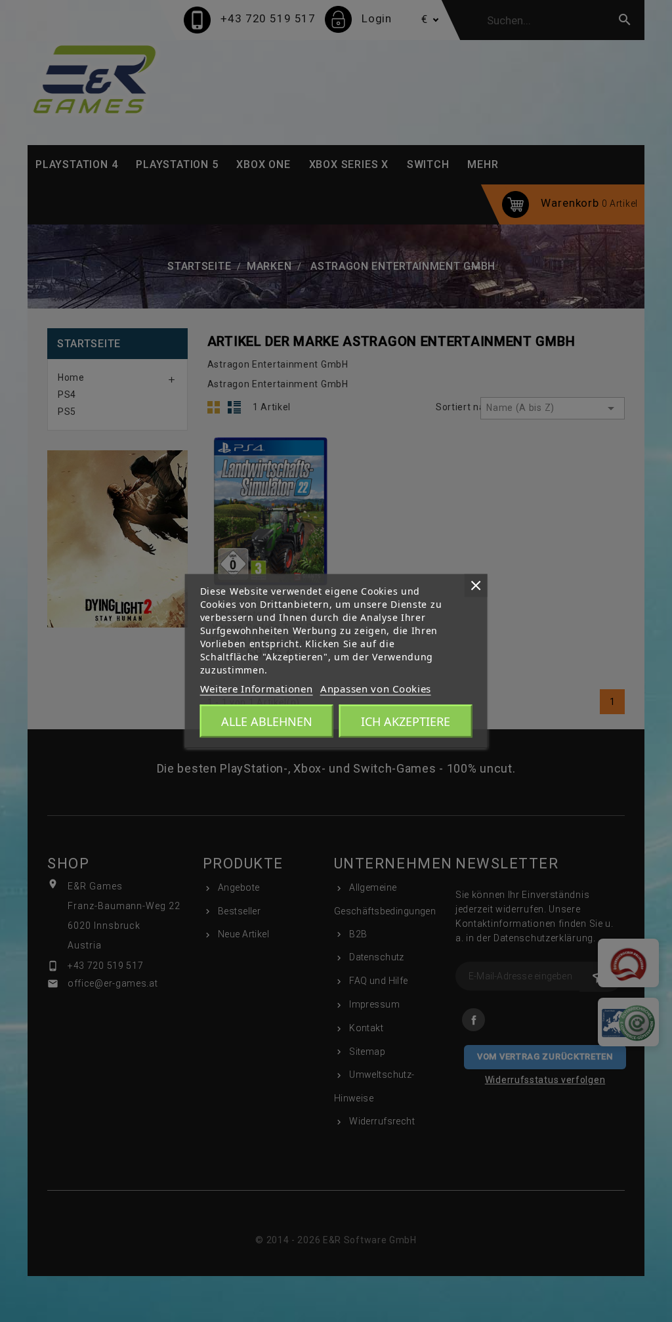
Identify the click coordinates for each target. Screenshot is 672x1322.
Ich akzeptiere (405, 721)
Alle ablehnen (266, 721)
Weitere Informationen (256, 688)
